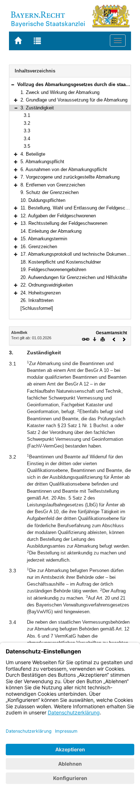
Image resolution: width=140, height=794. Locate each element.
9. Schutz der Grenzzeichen (49, 192)
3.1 (27, 115)
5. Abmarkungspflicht (42, 161)
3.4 (27, 138)
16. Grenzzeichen (38, 246)
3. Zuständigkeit (37, 107)
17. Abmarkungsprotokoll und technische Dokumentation (78, 254)
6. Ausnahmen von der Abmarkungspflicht (63, 169)
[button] (12, 84)
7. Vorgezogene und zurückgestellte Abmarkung (70, 177)
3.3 (27, 130)
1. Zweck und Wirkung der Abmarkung (59, 92)
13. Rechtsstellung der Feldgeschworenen (63, 223)
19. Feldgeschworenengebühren (53, 269)
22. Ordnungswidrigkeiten (46, 285)
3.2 (27, 123)
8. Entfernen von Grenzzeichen (52, 185)
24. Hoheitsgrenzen (40, 293)
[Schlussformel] (36, 308)
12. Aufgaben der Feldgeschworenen (58, 215)
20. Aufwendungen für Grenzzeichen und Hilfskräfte (73, 277)
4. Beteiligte (32, 154)
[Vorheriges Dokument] (114, 338)
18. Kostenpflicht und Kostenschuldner (60, 262)
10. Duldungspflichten (42, 200)
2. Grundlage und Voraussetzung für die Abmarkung (73, 100)
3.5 (27, 146)
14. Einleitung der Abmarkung (50, 231)
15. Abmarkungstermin (43, 238)
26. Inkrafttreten (36, 300)
